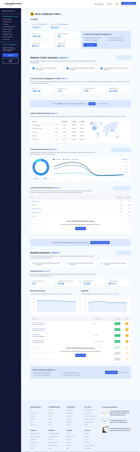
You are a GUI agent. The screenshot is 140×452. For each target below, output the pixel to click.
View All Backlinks (122, 252)
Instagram (87, 436)
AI (30, 410)
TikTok (86, 439)
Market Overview (7, 32)
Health (50, 419)
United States (62, 24)
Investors (50, 439)
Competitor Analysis (89, 419)
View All (32, 425)
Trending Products (35, 433)
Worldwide (42, 24)
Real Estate (69, 422)
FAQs (117, 4)
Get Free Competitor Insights (100, 242)
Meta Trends (33, 439)
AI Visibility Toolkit (7, 34)
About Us (68, 439)
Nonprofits (69, 419)
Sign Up (10, 55)
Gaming (50, 422)
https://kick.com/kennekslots (39, 328)
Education (51, 413)
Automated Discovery (35, 436)
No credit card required (102, 103)
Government (69, 413)
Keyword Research (8, 37)
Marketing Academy (89, 445)
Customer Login (70, 436)
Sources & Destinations (9, 26)
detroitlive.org (35, 201)
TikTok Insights (34, 442)
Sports (50, 416)
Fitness (32, 416)
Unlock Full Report (128, 3)
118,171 (36, 27)
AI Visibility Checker (89, 410)
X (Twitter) (87, 442)
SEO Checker (87, 413)
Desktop (67, 159)
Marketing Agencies (53, 436)
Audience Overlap (7, 29)
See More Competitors (121, 188)
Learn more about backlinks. (111, 294)
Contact (68, 442)
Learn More (10, 60)
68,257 (55, 27)
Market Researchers (53, 442)
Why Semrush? (99, 4)
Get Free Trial (80, 228)
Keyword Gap (6, 39)
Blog (67, 448)
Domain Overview (7, 19)
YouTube (86, 433)
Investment (69, 416)
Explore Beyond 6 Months (120, 150)
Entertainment (70, 410)
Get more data (90, 45)
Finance (50, 410)
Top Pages (5, 24)
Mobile (76, 159)
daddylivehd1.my (35, 212)
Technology (33, 413)
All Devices (58, 159)
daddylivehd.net (35, 208)
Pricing (109, 4)
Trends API (32, 445)
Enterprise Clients (52, 445)
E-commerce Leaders (53, 433)
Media (31, 422)
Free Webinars (88, 448)
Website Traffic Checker (90, 416)
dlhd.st (33, 205)
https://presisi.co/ (36, 334)
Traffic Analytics (7, 21)
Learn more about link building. (65, 294)
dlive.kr (33, 216)
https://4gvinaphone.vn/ (38, 340)
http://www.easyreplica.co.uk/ (39, 322)
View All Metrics (123, 57)
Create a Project (9, 11)
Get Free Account (111, 372)
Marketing (32, 419)
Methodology (69, 445)
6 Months (124, 159)
